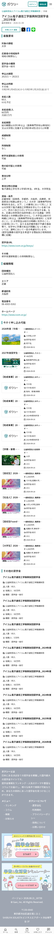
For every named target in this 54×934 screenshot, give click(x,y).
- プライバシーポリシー (40, 816)
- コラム (8, 809)
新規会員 (43, 4)
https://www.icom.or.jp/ (14, 314)
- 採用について (38, 822)
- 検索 (7, 814)
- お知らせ (9, 818)
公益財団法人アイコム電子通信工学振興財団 (21, 11)
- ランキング (10, 805)
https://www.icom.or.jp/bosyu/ (18, 245)
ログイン (32, 4)
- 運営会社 (36, 805)
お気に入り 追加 (11, 29)
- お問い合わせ (38, 827)
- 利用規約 (36, 809)
